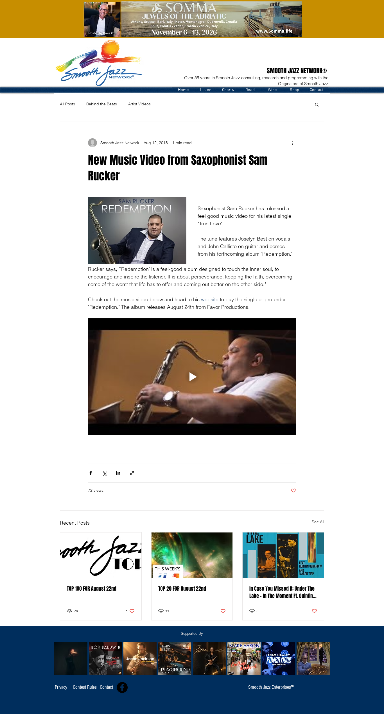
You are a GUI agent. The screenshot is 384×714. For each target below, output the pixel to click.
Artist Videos (139, 103)
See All (318, 521)
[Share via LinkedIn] (118, 473)
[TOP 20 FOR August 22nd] (192, 555)
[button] (206, 90)
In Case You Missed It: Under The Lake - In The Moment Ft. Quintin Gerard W (282, 592)
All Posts (67, 103)
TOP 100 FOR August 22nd (91, 588)
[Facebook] (122, 687)
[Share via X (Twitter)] (104, 473)
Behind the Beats (101, 103)
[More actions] (292, 142)
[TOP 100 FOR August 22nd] (100, 555)
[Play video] (192, 376)
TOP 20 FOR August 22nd (182, 588)
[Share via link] (132, 473)
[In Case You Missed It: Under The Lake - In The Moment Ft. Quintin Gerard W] (283, 555)
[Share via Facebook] (90, 473)
